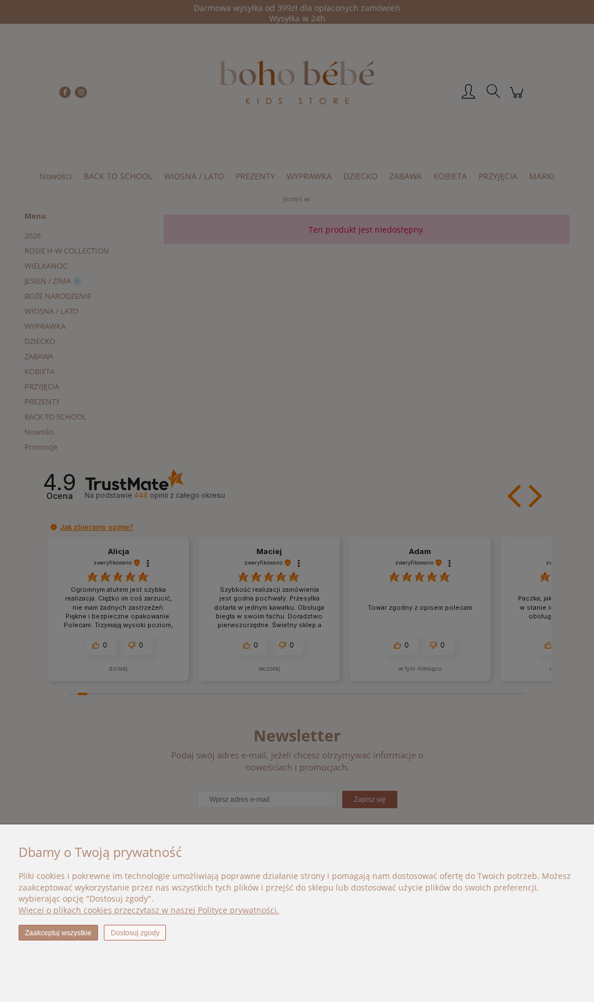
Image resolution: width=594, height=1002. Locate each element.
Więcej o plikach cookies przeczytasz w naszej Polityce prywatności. (149, 910)
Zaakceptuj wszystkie (58, 933)
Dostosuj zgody (135, 933)
